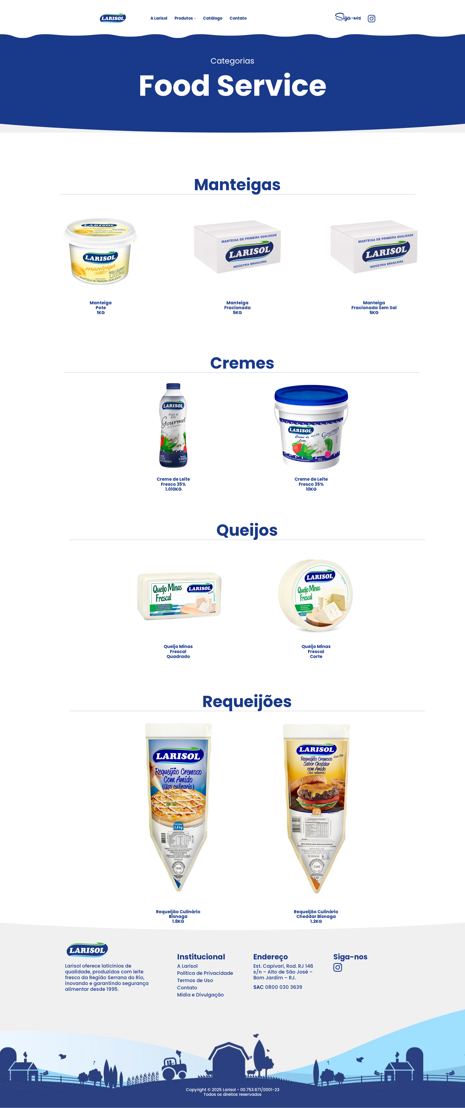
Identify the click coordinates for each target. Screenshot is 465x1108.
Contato (187, 987)
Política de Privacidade (205, 973)
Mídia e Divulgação (200, 994)
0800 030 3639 (277, 987)
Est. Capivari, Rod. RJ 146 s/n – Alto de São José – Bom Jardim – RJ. (283, 972)
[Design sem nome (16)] (371, 18)
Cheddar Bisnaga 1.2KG (316, 916)
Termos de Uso (195, 980)
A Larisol (187, 966)
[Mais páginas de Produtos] (195, 18)
